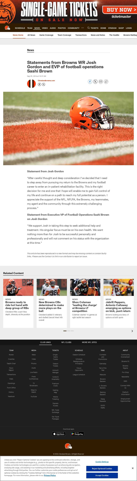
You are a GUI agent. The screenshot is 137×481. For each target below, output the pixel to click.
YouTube (34, 396)
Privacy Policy (50, 475)
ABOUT (125, 350)
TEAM (11, 350)
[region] (68, 468)
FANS (103, 350)
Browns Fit (125, 361)
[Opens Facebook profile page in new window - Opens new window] (39, 84)
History (11, 392)
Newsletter (125, 377)
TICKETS (55, 350)
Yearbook (11, 396)
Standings (11, 383)
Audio (34, 368)
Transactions (11, 374)
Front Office (11, 388)
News (34, 355)
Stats (11, 379)
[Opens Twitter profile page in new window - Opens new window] (43, 84)
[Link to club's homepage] (7, 27)
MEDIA (33, 350)
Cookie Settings (102, 462)
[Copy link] (106, 81)
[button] (65, 331)
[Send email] (101, 83)
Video (34, 359)
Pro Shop (125, 372)
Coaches (11, 359)
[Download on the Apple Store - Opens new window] (59, 434)
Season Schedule (79, 355)
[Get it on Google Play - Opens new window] (77, 435)
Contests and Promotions (102, 357)
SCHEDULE (79, 350)
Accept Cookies (102, 475)
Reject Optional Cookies (102, 468)
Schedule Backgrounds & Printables (78, 361)
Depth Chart (11, 363)
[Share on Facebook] (90, 83)
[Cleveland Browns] (68, 446)
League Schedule (79, 374)
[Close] (133, 468)
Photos (33, 363)
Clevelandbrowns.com (46, 80)
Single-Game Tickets (55, 357)
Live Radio (33, 372)
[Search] (88, 28)
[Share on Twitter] (95, 83)
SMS (125, 381)
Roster (11, 355)
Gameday (102, 363)
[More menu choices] (82, 28)
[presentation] (133, 331)
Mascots (103, 374)
